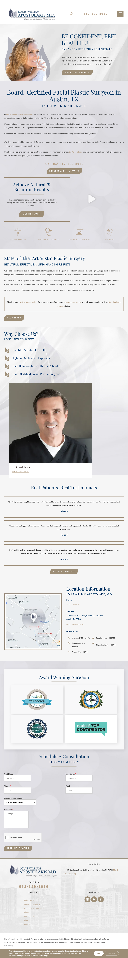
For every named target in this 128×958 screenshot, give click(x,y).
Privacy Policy (66, 953)
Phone (7, 786)
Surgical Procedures (32, 904)
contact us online (73, 302)
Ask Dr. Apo (110, 240)
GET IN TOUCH (31, 213)
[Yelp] (94, 899)
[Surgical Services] (18, 232)
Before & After (29, 900)
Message (8, 810)
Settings (111, 953)
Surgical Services (18, 240)
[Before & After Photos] (79, 232)
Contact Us (28, 924)
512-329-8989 (96, 14)
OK (98, 953)
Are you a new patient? (14, 798)
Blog (26, 920)
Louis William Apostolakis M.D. (19, 114)
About (26, 912)
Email (69, 786)
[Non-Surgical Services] (48, 232)
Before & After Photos (79, 240)
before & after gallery (29, 302)
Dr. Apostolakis (75, 152)
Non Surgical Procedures (34, 908)
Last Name (71, 774)
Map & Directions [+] (75, 624)
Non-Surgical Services (48, 240)
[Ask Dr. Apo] (110, 232)
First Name (9, 774)
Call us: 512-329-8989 (64, 164)
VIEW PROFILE (20, 471)
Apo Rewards (29, 916)
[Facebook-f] (101, 899)
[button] (92, 199)
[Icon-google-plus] (87, 899)
